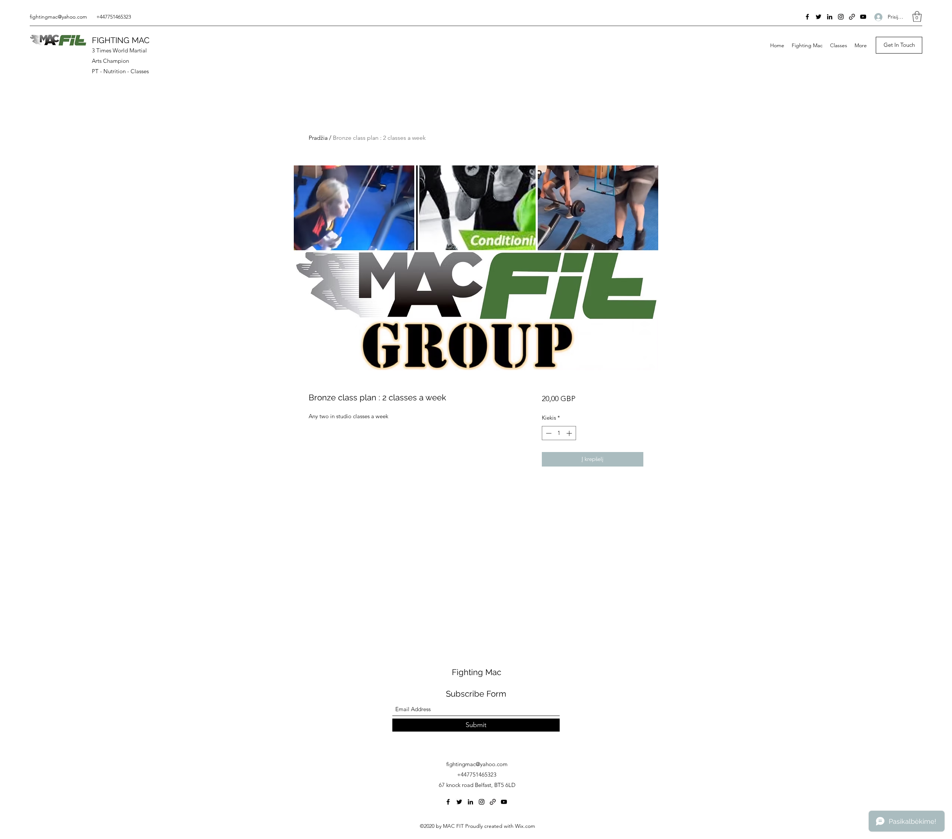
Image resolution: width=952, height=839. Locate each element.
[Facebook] (807, 16)
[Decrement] (548, 433)
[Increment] (570, 433)
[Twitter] (818, 16)
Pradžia (318, 137)
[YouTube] (863, 16)
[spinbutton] (559, 433)
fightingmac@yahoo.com (58, 16)
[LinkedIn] (829, 16)
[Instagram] (841, 16)
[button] (917, 16)
